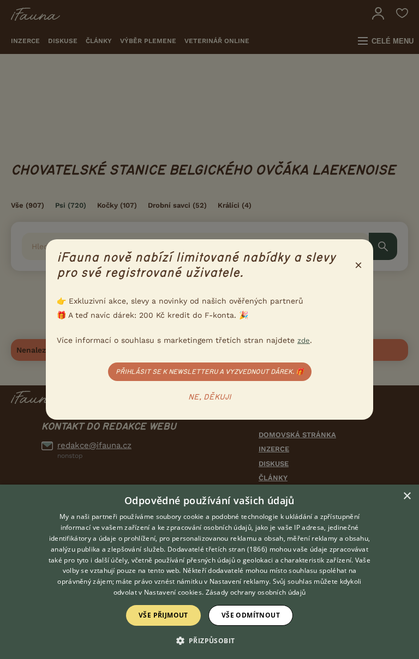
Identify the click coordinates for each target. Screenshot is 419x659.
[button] (209, 640)
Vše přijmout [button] (163, 615)
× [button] (407, 496)
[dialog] (209, 572)
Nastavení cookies (173, 592)
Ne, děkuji (209, 397)
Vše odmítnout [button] (251, 615)
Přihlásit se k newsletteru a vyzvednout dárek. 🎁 (210, 371)
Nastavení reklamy (239, 581)
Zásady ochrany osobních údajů (256, 592)
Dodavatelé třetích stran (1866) (217, 549)
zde (303, 340)
